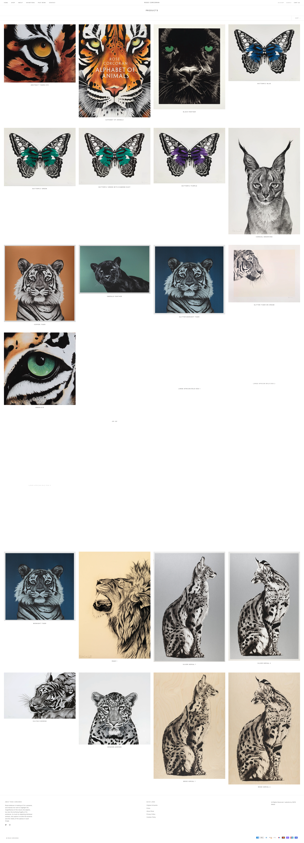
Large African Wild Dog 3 (40, 484)
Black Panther (189, 112)
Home (6, 2)
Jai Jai (114, 421)
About (20, 2)
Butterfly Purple (189, 186)
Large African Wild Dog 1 (189, 388)
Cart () (297, 2)
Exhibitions (30, 2)
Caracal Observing (264, 237)
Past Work (42, 2)
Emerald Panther (114, 296)
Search (288, 2)
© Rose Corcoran (12, 838)
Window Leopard (115, 747)
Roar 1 (114, 661)
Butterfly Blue (264, 83)
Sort (297, 18)
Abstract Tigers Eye (40, 85)
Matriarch (264, 532)
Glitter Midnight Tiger (189, 317)
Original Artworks (152, 805)
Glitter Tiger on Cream (264, 305)
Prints (148, 808)
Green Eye (39, 407)
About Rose (150, 811)
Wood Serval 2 (264, 787)
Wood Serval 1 (189, 781)
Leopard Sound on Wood (189, 543)
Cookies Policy (151, 817)
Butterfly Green (39, 188)
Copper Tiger (40, 324)
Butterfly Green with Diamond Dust (115, 187)
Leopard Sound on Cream (114, 540)
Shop (13, 2)
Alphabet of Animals (115, 120)
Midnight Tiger (39, 623)
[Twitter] (5, 825)
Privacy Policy (151, 814)
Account (281, 2)
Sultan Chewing (40, 721)
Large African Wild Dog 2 (264, 383)
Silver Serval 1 (189, 664)
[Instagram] (9, 825)
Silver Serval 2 (264, 663)
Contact (52, 2)
